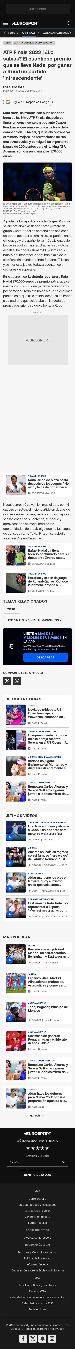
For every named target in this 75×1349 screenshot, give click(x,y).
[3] (37, 1148)
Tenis (8, 43)
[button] (5, 23)
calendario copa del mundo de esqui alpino (37, 1297)
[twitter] (33, 1339)
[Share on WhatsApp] (17, 681)
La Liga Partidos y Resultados (37, 1204)
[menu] (69, 23)
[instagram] (52, 1339)
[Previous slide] (4, 32)
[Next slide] (70, 32)
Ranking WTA (37, 1291)
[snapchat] (42, 1339)
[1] (28, 1148)
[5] (47, 1148)
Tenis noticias (37, 1309)
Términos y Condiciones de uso (37, 1252)
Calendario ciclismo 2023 (38, 1303)
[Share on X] (7, 681)
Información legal (38, 1264)
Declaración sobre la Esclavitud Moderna (37, 1270)
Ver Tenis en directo (37, 1216)
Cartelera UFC (38, 1198)
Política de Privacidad (37, 1258)
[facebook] (23, 1339)
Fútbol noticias (37, 1222)
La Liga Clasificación (38, 1210)
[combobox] (37, 1162)
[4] (42, 1148)
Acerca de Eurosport (37, 1237)
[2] (32, 1148)
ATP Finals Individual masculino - (33, 43)
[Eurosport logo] (25, 23)
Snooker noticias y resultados (37, 1285)
